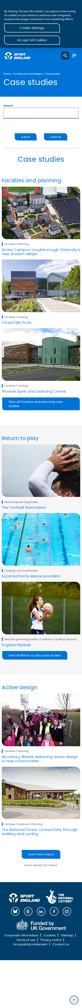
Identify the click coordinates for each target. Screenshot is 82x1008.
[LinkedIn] (41, 911)
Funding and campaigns (27, 74)
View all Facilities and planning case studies (36, 404)
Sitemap (67, 935)
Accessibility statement (30, 944)
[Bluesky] (15, 911)
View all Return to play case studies (35, 655)
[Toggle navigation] (74, 55)
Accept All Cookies (32, 40)
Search (8, 105)
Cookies (50, 935)
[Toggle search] (65, 56)
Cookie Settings (32, 28)
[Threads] (28, 911)
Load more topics (41, 854)
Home (7, 74)
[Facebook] (54, 911)
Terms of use (25, 940)
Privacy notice (51, 940)
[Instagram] (67, 911)
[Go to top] (74, 1000)
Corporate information (21, 935)
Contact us (61, 944)
